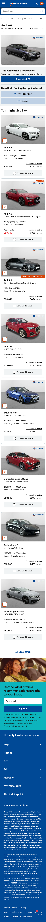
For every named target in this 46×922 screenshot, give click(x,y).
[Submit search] (41, 11)
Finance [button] (8, 752)
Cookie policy (26, 917)
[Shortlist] (42, 3)
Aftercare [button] (9, 777)
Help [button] (6, 744)
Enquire (25, 101)
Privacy (7, 908)
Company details (32, 912)
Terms (14, 908)
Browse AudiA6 (23, 79)
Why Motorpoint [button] (12, 786)
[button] (3, 3)
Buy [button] (6, 761)
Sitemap (22, 908)
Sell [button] (5, 769)
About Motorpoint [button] (13, 794)
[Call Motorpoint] (37, 3)
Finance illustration (34, 164)
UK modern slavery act (13, 912)
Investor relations (11, 917)
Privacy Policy (10, 726)
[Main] (19, 4)
